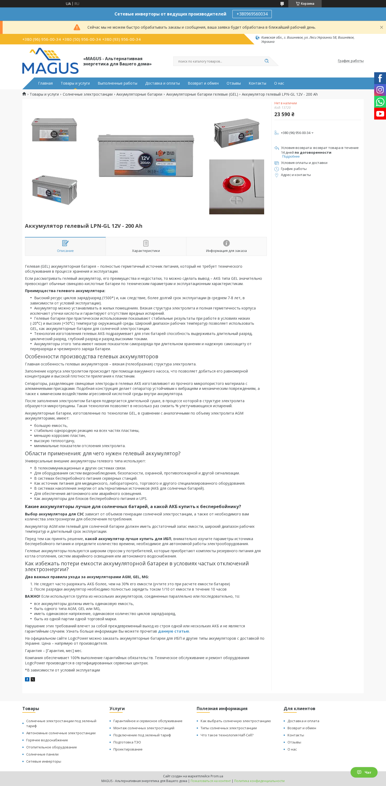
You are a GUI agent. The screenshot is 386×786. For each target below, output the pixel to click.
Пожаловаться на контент (211, 781)
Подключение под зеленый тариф (142, 735)
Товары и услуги (75, 83)
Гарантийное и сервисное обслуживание (147, 720)
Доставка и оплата (303, 720)
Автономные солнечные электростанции (61, 733)
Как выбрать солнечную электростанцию (236, 720)
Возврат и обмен (203, 83)
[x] (33, 680)
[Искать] (266, 61)
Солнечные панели (42, 754)
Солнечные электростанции (88, 94)
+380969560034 (252, 14)
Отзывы (234, 83)
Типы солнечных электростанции (229, 728)
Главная (45, 83)
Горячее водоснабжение (47, 740)
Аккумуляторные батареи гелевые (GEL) (202, 94)
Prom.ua (217, 776)
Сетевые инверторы (43, 761)
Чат (368, 772)
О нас (279, 83)
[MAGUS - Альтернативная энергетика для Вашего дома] (50, 61)
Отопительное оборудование (51, 747)
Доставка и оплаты (162, 83)
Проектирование (128, 749)
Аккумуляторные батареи (139, 94)
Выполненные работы (117, 83)
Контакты (257, 83)
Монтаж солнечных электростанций (143, 728)
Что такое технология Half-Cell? (227, 735)
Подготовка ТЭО (127, 742)
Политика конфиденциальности (259, 781)
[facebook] (27, 680)
